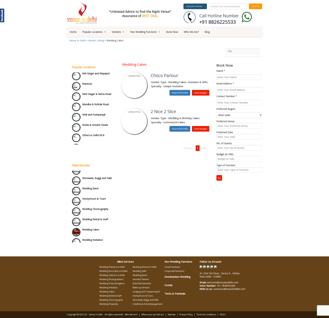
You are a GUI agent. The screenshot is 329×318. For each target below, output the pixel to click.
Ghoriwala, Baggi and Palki (97, 176)
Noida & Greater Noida (95, 120)
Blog (207, 31)
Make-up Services (141, 287)
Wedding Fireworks (108, 304)
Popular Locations (92, 31)
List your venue (194, 6)
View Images (200, 92)
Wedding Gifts (139, 271)
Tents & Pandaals (174, 293)
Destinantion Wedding (177, 276)
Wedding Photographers (111, 279)
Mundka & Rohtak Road (95, 99)
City (230, 51)
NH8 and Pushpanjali (93, 109)
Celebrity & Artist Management (147, 304)
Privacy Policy (186, 314)
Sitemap (172, 314)
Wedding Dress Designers (112, 283)
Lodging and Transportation (146, 291)
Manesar (87, 78)
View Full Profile (180, 92)
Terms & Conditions (206, 314)
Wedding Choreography (95, 207)
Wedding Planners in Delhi (112, 266)
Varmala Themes (141, 279)
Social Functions (172, 266)
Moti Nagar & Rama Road (96, 89)
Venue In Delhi (96, 314)
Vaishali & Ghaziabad (93, 140)
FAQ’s (222, 314)
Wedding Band (90, 186)
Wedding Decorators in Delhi (113, 271)
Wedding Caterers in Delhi (112, 275)
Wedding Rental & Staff (95, 217)
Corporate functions (174, 271)
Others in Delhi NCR (93, 130)
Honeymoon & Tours (94, 196)
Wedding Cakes (90, 227)
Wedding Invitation (92, 238)
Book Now (172, 31)
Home (73, 31)
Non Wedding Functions (143, 31)
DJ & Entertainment (142, 283)
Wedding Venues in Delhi (145, 266)
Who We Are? (191, 31)
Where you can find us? (153, 314)
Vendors (116, 31)
